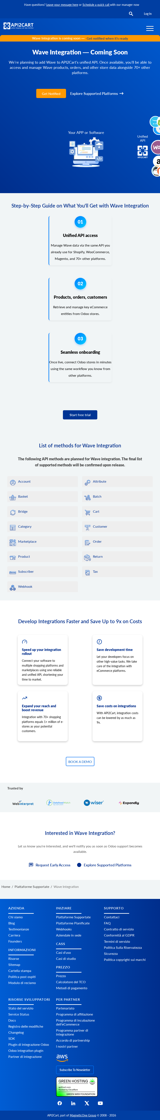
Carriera (14, 935)
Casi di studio (66, 958)
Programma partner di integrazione (72, 1032)
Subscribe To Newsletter (75, 1070)
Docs (12, 1020)
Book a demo (80, 762)
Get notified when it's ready (107, 38)
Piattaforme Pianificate (73, 923)
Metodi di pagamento (71, 988)
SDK (11, 1038)
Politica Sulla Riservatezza (123, 947)
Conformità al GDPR (119, 935)
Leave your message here (62, 4)
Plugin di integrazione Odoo (28, 1044)
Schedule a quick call (96, 4)
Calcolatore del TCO (71, 982)
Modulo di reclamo (22, 983)
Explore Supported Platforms (94, 93)
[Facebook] (59, 1104)
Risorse (13, 958)
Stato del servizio (20, 1008)
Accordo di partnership (73, 1040)
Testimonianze (18, 929)
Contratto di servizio (119, 929)
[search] (131, 14)
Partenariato (65, 1008)
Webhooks (64, 929)
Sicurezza (111, 953)
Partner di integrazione (25, 1056)
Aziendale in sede (68, 935)
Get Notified (51, 94)
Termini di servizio (117, 941)
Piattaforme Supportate (73, 917)
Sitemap (14, 964)
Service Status (18, 1014)
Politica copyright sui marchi (125, 959)
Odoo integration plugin (25, 1050)
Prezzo (61, 976)
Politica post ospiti (22, 977)
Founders (15, 941)
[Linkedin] (73, 1104)
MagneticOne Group (83, 1115)
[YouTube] (100, 1104)
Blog (11, 923)
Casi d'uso (63, 952)
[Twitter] (87, 1104)
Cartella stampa (19, 971)
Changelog (16, 1032)
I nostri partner (67, 1046)
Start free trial (80, 415)
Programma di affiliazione (74, 1014)
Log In (148, 13)
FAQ (107, 923)
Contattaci (111, 917)
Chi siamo (15, 917)
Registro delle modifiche (25, 1026)
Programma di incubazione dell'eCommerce (75, 1022)
